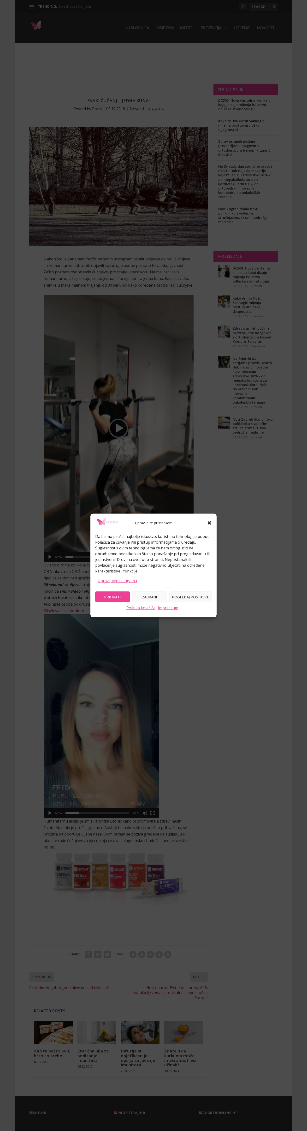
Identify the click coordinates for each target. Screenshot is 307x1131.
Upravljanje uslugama (117, 580)
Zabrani (149, 596)
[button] (209, 523)
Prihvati (112, 596)
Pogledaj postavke (190, 596)
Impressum (168, 607)
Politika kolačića (140, 607)
